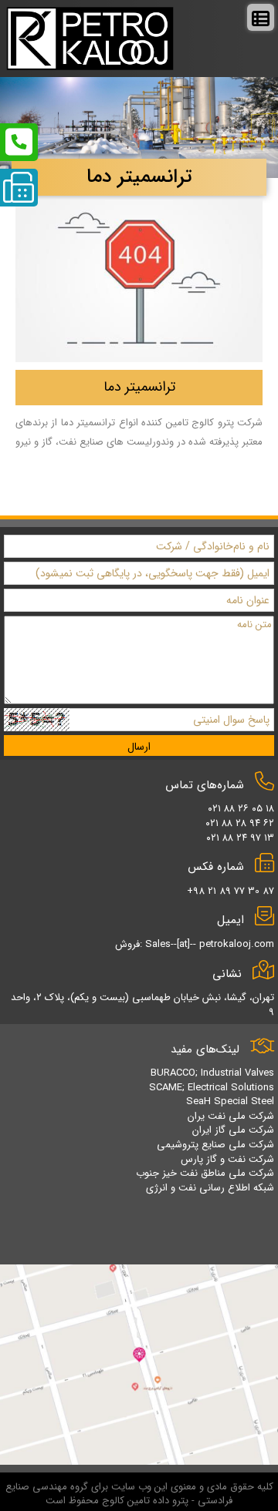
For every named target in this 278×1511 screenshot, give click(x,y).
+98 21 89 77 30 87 (230, 891)
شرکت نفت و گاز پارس (227, 1159)
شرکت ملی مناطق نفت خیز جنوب (205, 1173)
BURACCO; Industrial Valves (212, 1073)
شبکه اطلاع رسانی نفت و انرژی (210, 1188)
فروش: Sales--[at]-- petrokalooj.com (194, 944)
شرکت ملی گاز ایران (233, 1130)
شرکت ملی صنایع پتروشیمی (215, 1145)
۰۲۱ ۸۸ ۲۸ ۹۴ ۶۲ (239, 823)
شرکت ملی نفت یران (231, 1116)
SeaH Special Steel (230, 1101)
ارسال (139, 746)
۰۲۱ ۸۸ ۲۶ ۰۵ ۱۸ (241, 809)
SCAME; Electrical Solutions (211, 1088)
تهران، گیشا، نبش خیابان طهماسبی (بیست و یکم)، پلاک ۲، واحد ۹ (142, 1004)
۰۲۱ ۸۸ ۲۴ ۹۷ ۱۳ (240, 838)
